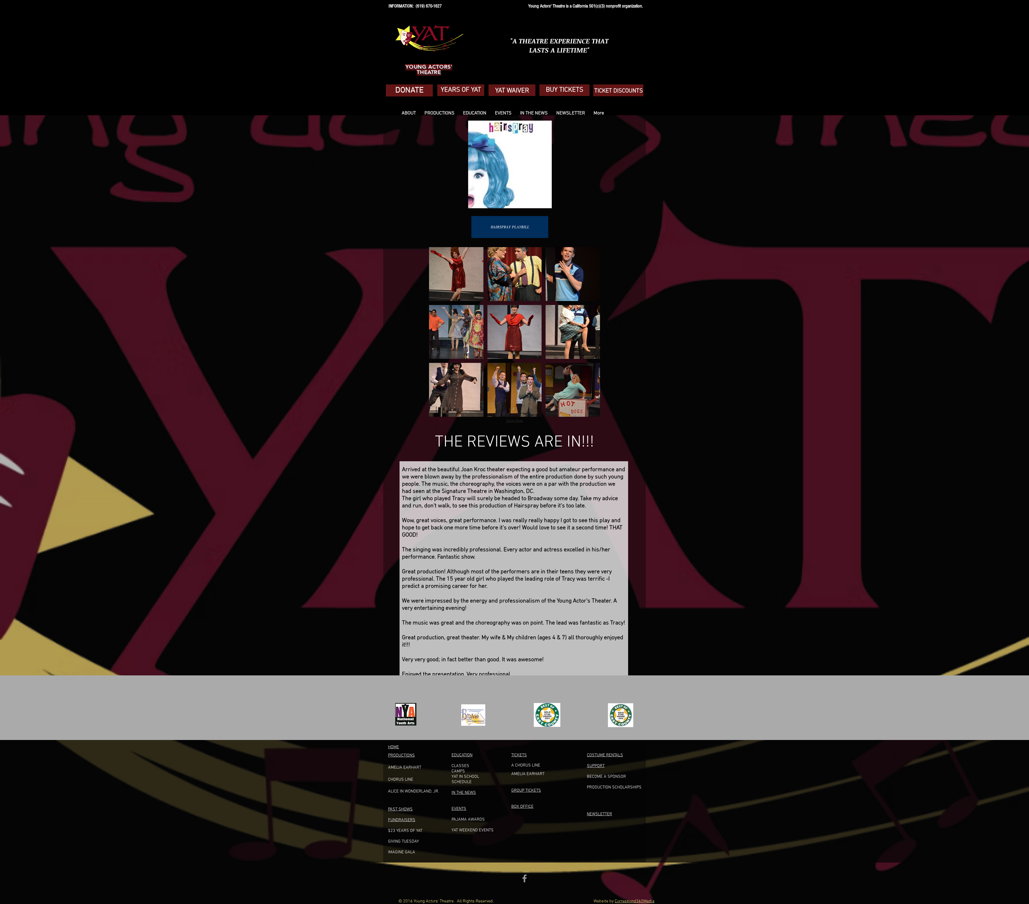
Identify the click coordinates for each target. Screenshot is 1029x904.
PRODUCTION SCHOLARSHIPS (614, 787)
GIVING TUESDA (402, 841)
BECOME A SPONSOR (606, 776)
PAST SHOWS (400, 809)
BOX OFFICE (522, 806)
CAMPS (458, 771)
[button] (456, 274)
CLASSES (460, 766)
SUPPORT (596, 766)
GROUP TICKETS (526, 790)
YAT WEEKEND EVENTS (473, 830)
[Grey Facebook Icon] (524, 878)
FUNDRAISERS (401, 820)
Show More (514, 421)
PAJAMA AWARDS (468, 819)
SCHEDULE (462, 782)
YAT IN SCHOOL (465, 776)
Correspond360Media (634, 901)
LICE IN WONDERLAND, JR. (415, 791)
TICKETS (519, 755)
